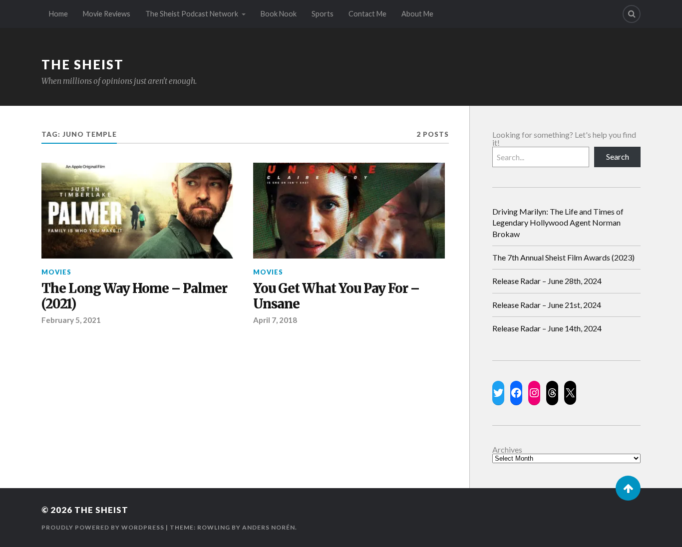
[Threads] (552, 393)
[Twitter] (498, 393)
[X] (570, 393)
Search (617, 156)
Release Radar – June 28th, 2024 (547, 280)
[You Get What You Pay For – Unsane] (349, 211)
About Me (417, 13)
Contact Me (367, 13)
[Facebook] (516, 393)
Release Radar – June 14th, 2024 (547, 328)
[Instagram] (534, 393)
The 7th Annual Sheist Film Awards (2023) (563, 257)
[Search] (632, 14)
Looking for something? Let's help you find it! (564, 138)
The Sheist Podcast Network (191, 13)
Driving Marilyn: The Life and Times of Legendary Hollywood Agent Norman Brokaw (558, 223)
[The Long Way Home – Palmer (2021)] (137, 211)
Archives (507, 450)
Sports (323, 13)
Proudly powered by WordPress (102, 527)
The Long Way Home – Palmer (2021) (134, 296)
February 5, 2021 (71, 319)
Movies (56, 272)
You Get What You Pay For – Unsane (336, 296)
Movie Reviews (106, 13)
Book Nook (279, 13)
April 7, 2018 (275, 319)
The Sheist (82, 64)
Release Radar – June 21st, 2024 (546, 304)
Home (58, 13)
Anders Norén (268, 527)
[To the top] (628, 488)
